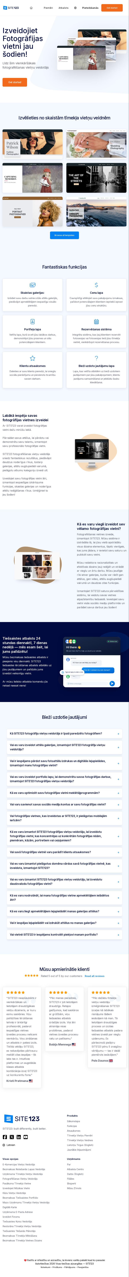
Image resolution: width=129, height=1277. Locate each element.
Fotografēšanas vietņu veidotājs (20, 1178)
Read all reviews (94, 975)
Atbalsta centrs (75, 1169)
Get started (112, 8)
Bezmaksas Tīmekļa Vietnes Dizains (22, 1240)
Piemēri (48, 7)
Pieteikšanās (90, 7)
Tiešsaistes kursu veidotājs (17, 1221)
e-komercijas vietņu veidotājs (19, 1164)
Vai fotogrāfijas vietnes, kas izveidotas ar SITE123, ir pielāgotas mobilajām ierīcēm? (58, 818)
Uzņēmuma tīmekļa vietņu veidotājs (23, 1173)
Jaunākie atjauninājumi (79, 1149)
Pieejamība (83, 1267)
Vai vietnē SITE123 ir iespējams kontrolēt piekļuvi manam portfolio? (54, 934)
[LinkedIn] (19, 1137)
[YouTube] (25, 1137)
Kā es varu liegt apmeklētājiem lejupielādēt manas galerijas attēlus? (54, 911)
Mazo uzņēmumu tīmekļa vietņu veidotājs (26, 1202)
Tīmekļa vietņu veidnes (80, 1140)
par (69, 1164)
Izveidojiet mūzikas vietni (16, 1188)
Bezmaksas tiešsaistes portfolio (20, 1197)
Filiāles (70, 1178)
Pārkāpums (69, 1267)
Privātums (57, 1267)
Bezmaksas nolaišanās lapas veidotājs (24, 1169)
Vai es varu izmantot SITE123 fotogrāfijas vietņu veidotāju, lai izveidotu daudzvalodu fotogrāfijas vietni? (56, 881)
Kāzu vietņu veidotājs (14, 1192)
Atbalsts (64, 7)
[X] (12, 1137)
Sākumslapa (73, 1121)
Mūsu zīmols (74, 1188)
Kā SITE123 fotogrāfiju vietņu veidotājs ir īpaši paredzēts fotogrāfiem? (56, 733)
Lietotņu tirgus (80, 1145)
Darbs (75, 1173)
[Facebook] (5, 1137)
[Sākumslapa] (31, 8)
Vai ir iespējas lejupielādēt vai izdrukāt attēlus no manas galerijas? (53, 922)
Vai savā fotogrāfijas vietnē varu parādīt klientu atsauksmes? (50, 852)
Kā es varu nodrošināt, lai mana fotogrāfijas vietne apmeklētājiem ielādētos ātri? (59, 897)
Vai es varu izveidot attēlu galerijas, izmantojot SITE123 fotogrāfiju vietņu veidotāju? (57, 747)
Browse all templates (64, 235)
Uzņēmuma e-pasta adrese (18, 1211)
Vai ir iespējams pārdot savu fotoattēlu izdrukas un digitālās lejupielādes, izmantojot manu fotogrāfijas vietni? (58, 763)
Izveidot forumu (11, 1216)
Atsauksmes (73, 1130)
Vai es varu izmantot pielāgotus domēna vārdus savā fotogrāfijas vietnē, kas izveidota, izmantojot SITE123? (60, 866)
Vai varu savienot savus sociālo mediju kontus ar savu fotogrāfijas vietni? (58, 804)
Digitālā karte (10, 1207)
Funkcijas (72, 1126)
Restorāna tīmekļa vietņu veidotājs (22, 1226)
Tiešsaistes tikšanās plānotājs (19, 1231)
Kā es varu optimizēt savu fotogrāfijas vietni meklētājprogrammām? (55, 792)
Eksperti (71, 1183)
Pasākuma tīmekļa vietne (17, 1183)
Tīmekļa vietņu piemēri (80, 1135)
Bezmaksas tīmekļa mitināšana (20, 1235)
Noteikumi (45, 1267)
